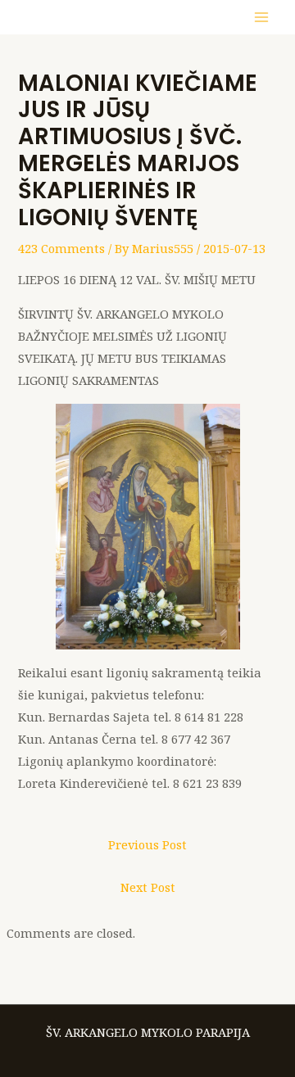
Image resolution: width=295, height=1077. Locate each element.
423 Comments (61, 248)
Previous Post (147, 844)
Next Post (147, 887)
